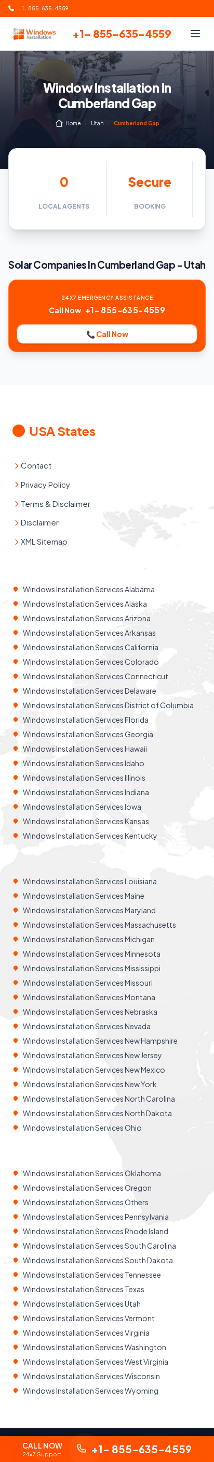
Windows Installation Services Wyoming (90, 1390)
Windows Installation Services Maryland (89, 910)
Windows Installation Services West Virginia (95, 1361)
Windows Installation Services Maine (83, 895)
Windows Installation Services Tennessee (92, 1274)
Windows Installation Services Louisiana (90, 881)
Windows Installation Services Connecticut (95, 676)
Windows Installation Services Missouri (88, 982)
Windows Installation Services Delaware (89, 690)
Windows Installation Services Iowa (82, 806)
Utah (97, 123)
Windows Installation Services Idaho (83, 763)
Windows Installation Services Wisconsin (91, 1376)
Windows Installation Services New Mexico (94, 1069)
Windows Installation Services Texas (83, 1289)
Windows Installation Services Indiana (86, 792)
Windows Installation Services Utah (82, 1303)
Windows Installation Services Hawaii (85, 748)
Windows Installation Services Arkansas (89, 632)
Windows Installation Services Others (86, 1202)
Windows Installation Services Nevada (87, 1026)
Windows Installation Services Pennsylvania (96, 1216)
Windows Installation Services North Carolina (99, 1098)
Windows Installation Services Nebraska (90, 1011)
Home (73, 123)
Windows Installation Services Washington (94, 1347)
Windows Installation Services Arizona (87, 618)
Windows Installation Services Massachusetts (99, 924)
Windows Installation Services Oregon (87, 1187)
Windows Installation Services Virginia (86, 1332)
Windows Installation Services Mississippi (91, 968)
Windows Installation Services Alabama (89, 589)
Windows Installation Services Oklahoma (92, 1173)
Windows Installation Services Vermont (89, 1318)
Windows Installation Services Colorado (91, 661)
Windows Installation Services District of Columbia (108, 705)
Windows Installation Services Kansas (86, 821)
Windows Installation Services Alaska (85, 603)
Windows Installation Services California (90, 647)
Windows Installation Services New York (90, 1084)
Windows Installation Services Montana (89, 997)
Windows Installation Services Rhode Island (95, 1231)
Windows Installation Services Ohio (82, 1127)
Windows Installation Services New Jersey (92, 1055)
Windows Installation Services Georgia (88, 734)
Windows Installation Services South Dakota (98, 1260)
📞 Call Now (107, 334)
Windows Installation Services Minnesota (91, 953)
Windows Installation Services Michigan (89, 939)
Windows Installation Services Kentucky (90, 835)
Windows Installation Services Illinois (84, 777)
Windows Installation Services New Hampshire (100, 1040)
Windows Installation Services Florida (86, 719)
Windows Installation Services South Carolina (99, 1245)
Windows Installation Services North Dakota (97, 1113)
